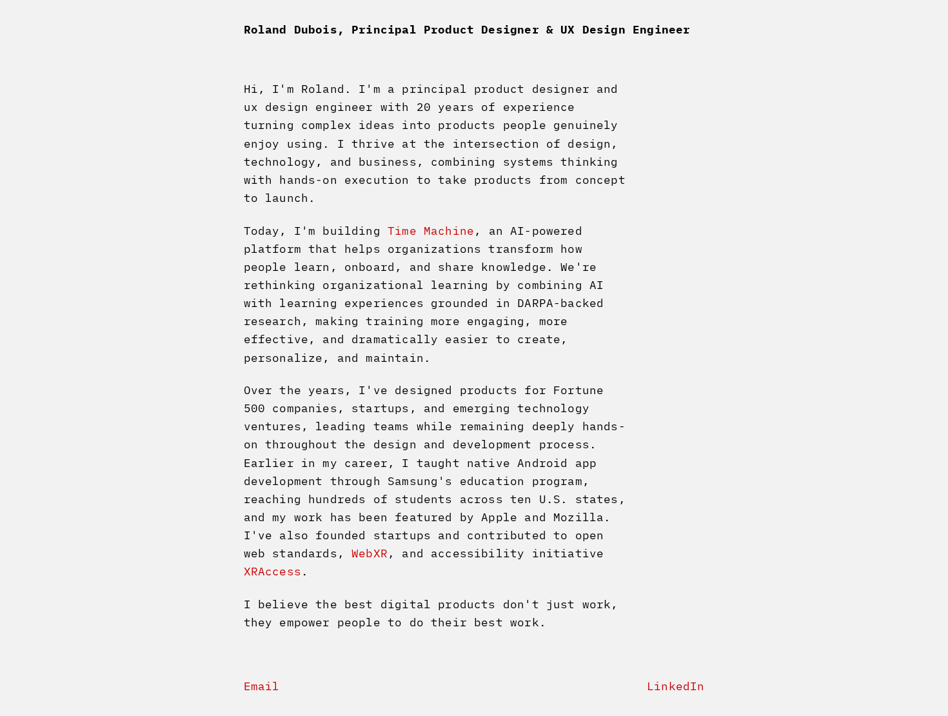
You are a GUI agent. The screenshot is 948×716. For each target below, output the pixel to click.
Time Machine (431, 230)
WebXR (369, 553)
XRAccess (272, 571)
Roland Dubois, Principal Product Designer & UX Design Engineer (467, 29)
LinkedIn (675, 686)
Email (262, 686)
